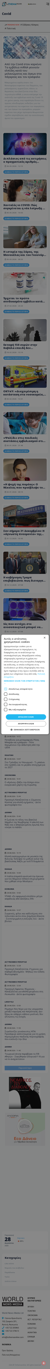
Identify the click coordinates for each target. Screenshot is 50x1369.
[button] (25, 682)
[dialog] (25, 684)
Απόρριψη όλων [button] (26, 724)
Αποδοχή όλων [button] (26, 717)
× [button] (44, 638)
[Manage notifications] (44, 1363)
